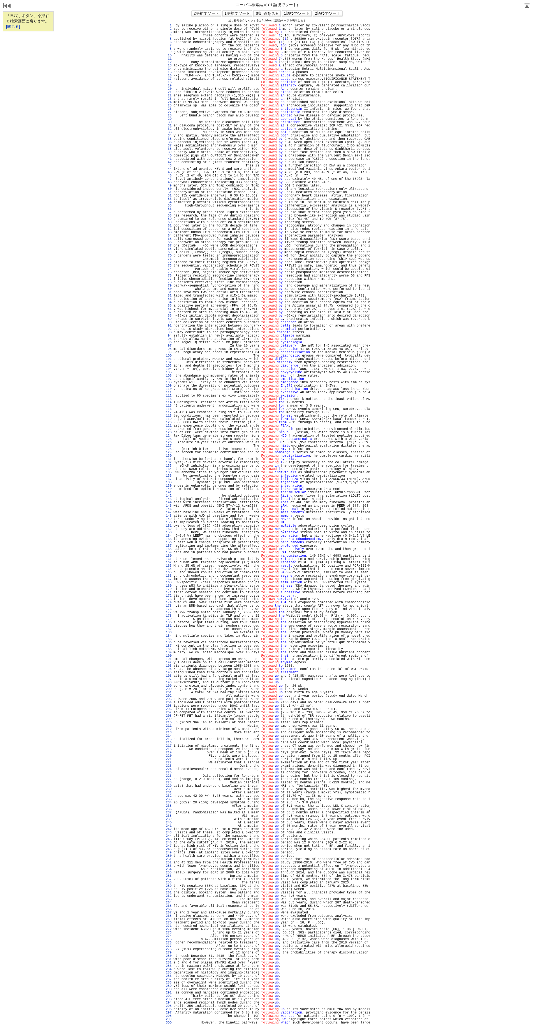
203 (169, 699)
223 (169, 766)
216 (169, 742)
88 (169, 316)
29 (169, 119)
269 (169, 919)
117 (169, 412)
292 (169, 996)
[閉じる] (13, 26)
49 (169, 186)
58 (169, 216)
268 (169, 916)
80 (169, 289)
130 (169, 456)
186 (169, 642)
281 (169, 959)
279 (169, 953)
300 (169, 1023)
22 (169, 96)
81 (169, 292)
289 (169, 986)
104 (169, 369)
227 (169, 779)
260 (169, 889)
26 (169, 109)
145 (169, 506)
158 (169, 549)
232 (169, 796)
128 (169, 449)
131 (169, 459)
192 (169, 662)
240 (169, 823)
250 (169, 856)
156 (169, 542)
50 (169, 189)
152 (169, 529)
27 (169, 112)
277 (169, 946)
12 (169, 62)
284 (169, 969)
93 (169, 332)
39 (169, 152)
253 (169, 866)
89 (169, 319)
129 (169, 452)
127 (169, 446)
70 (169, 256)
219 (169, 752)
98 (169, 349)
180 (169, 622)
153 (169, 532)
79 (169, 286)
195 (169, 672)
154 (169, 536)
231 (169, 793)
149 (169, 519)
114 (169, 402)
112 (169, 396)
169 (169, 586)
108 (169, 382)
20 (169, 89)
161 (169, 559)
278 (169, 949)
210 (169, 722)
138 (169, 482)
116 (169, 409)
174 (169, 602)
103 (169, 366)
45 (169, 172)
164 (169, 569)
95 (169, 339)
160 (169, 556)
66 (169, 242)
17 (169, 79)
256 (169, 876)
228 (169, 783)
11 (169, 59)
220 (169, 756)
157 (169, 546)
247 (169, 846)
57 (169, 212)
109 (169, 386)
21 (169, 92)
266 (169, 909)
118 (169, 416)
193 (169, 666)
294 (169, 1003)
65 (169, 239)
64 (169, 236)
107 (169, 379)
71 (169, 259)
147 (169, 512)
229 (169, 786)
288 (169, 983)
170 (169, 589)
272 (169, 929)
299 (169, 1019)
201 (169, 692)
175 (169, 606)
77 (169, 279)
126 (169, 442)
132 (169, 462)
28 (169, 116)
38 (169, 149)
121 (169, 426)
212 (169, 729)
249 (169, 853)
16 (169, 76)
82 (169, 296)
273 (169, 933)
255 (169, 873)
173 (169, 599)
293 (169, 999)
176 (169, 609)
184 (169, 636)
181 (169, 626)
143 (169, 499)
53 (169, 199)
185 (169, 639)
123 (169, 432)
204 (169, 702)
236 (169, 809)
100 (169, 356)
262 (169, 896)
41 (169, 159)
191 (169, 659)
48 (169, 182)
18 (169, 82)
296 (169, 1009)
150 (169, 522)
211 (169, 726)
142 (169, 496)
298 (169, 1016)
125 (169, 439)
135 (169, 472)
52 (169, 196)
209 (169, 719)
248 (169, 849)
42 (169, 162)
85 (169, 306)
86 (169, 309)
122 (169, 429)
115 (169, 406)
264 (169, 903)
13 (169, 66)
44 (169, 169)
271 (169, 926)
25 (169, 106)
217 (169, 746)
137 (169, 479)
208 (169, 716)
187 (169, 646)
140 (169, 489)
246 (169, 843)
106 (169, 376)
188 (169, 649)
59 (169, 219)
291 (169, 993)
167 (169, 579)
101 (169, 359)
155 (169, 539)
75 (169, 272)
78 (169, 282)
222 (169, 762)
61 (169, 226)
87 (169, 312)
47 (169, 179)
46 (169, 176)
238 (169, 816)
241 (169, 826)
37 (169, 146)
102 (169, 362)
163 (169, 566)
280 (169, 956)
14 (169, 69)
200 (169, 689)
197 (169, 679)
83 (169, 299)
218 (169, 749)
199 (169, 686)
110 (169, 389)
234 (169, 803)
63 (169, 232)
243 (169, 833)
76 (169, 276)
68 (169, 249)
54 (169, 202)
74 (169, 269)
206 (169, 709)
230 (169, 789)
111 (169, 392)
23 (169, 99)
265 (169, 906)
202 (169, 696)
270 (169, 923)
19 (169, 86)
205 (169, 706)
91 (169, 326)
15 (169, 72)
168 (169, 582)
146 (169, 509)
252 (169, 863)
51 (169, 192)
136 (169, 476)
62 (169, 229)
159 (169, 552)
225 (169, 773)
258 (169, 883)
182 (169, 629)
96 (169, 342)
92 (169, 329)
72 (169, 262)
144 (169, 502)
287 (169, 979)
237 (169, 813)
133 (169, 466)
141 (169, 492)
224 (169, 769)
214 (169, 736)
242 (169, 829)
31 (169, 126)
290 (169, 989)
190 (169, 656)
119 (169, 419)
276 (169, 943)
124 (169, 436)
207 (169, 712)
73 (169, 266)
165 (169, 572)
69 (169, 252)
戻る (7, 6)
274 (169, 936)
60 (169, 222)
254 (169, 869)
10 (169, 56)
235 (169, 806)
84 (169, 302)
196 (169, 676)
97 (169, 346)
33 (169, 132)
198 (169, 682)
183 (169, 632)
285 (169, 973)
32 (169, 129)
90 (169, 322)
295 (169, 1006)
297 (169, 1013)
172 (169, 596)
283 (169, 966)
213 (169, 732)
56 (169, 209)
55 (169, 206)
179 (169, 619)
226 (169, 776)
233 (169, 799)
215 (169, 739)
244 (169, 836)
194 (169, 669)
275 (169, 939)
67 (169, 246)
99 (169, 352)
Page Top (527, 6)
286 (169, 976)
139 (169, 486)
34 (169, 136)
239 (169, 819)
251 (169, 859)
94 (169, 336)
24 (169, 102)
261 (169, 893)
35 (169, 139)
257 (169, 879)
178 (169, 616)
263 (169, 899)
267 (169, 913)
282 (169, 963)
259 (169, 886)
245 (169, 839)
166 (169, 576)
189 (169, 652)
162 (169, 562)
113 (169, 399)
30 (169, 122)
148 (169, 516)
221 (169, 759)
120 (169, 422)
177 (169, 612)
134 (169, 469)
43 (169, 166)
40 (169, 156)
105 (169, 372)
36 (169, 142)
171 (169, 592)
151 (169, 526)
